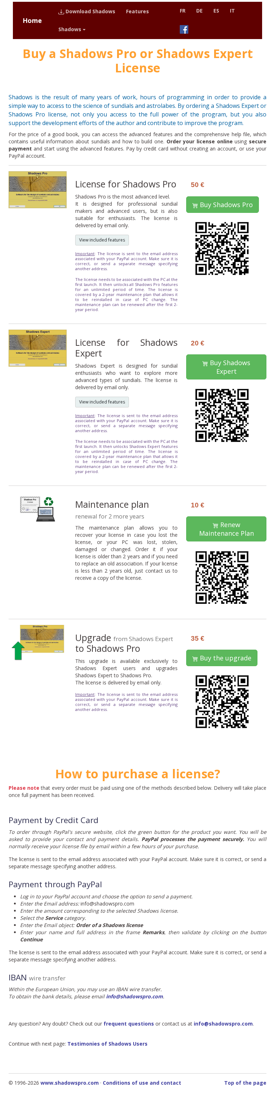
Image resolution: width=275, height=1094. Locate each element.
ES (216, 10)
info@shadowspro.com (134, 996)
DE (199, 10)
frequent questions (128, 1023)
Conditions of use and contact (142, 1082)
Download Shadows (89, 11)
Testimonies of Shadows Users (107, 1043)
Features (137, 11)
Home (32, 20)
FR (182, 10)
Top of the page (245, 1082)
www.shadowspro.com (69, 1082)
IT (232, 10)
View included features (102, 240)
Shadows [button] (69, 29)
